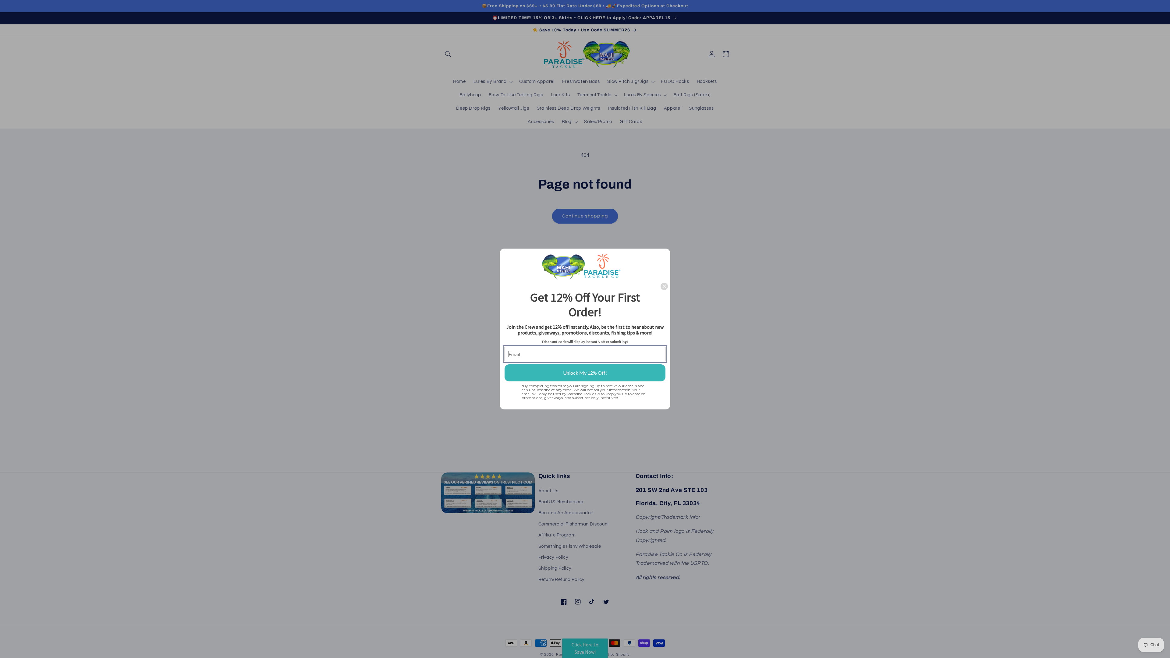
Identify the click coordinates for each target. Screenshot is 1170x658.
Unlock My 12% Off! (585, 373)
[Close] (664, 286)
